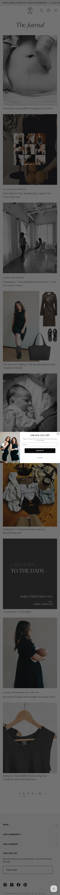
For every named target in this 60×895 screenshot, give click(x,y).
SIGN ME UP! (40, 450)
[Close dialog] (58, 434)
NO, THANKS (40, 457)
